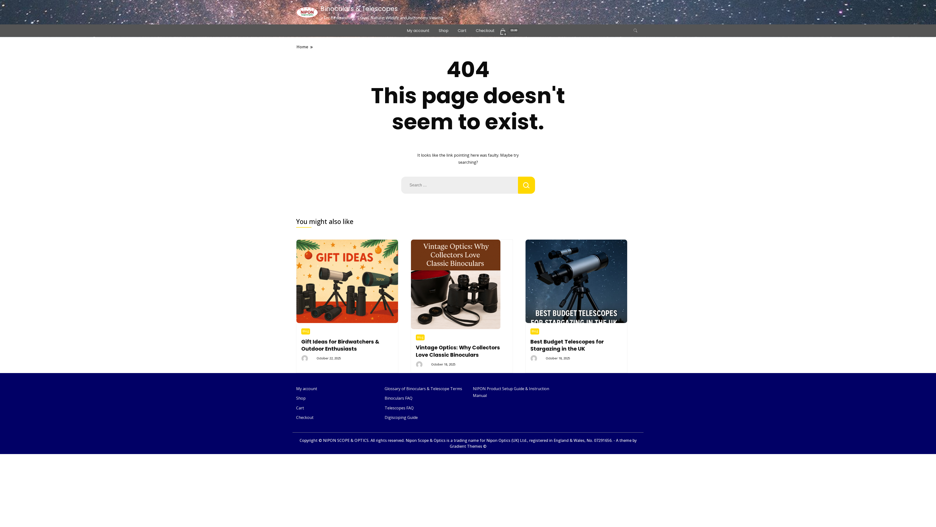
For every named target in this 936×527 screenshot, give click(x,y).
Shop (443, 30)
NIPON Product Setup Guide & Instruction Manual (511, 392)
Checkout (485, 30)
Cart (462, 30)
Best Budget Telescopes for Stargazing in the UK (567, 345)
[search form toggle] (635, 30)
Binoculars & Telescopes (359, 8)
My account (418, 30)
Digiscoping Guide (401, 417)
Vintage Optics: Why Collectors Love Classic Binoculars (458, 351)
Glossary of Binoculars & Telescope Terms (423, 388)
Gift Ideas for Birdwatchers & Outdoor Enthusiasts (340, 345)
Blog (305, 331)
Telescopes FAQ (399, 408)
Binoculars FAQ (398, 398)
